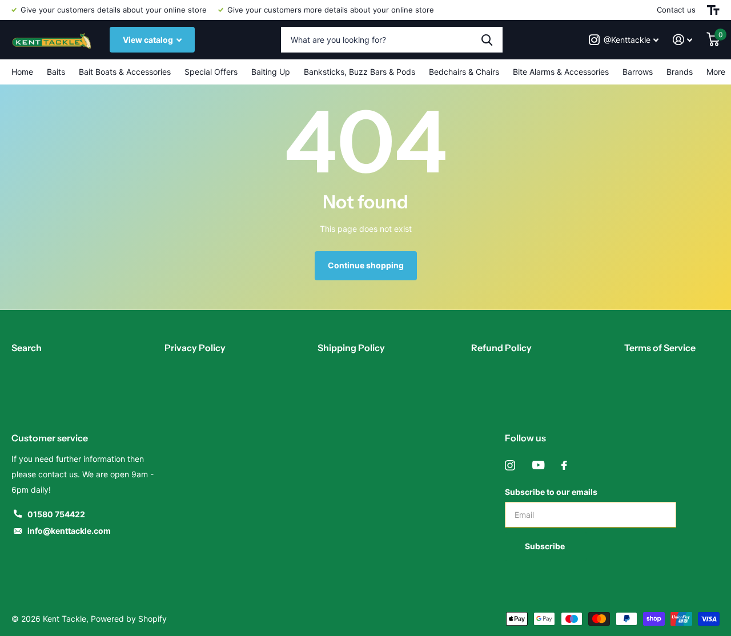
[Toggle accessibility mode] (713, 10)
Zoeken (487, 40)
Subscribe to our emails (551, 492)
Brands (679, 72)
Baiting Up (270, 72)
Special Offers (211, 72)
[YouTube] (538, 465)
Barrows (637, 72)
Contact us (676, 9)
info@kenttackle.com (69, 531)
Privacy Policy (195, 347)
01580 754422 (56, 514)
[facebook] (564, 465)
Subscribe (546, 546)
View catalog (149, 40)
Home (22, 72)
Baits (56, 72)
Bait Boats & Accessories (125, 72)
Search (26, 347)
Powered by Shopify (129, 618)
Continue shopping (366, 265)
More (715, 72)
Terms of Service (660, 347)
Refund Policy (501, 347)
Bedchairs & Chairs (464, 72)
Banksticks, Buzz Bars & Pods (359, 72)
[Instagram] (510, 465)
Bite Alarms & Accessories (561, 72)
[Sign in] (683, 40)
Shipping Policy (351, 347)
